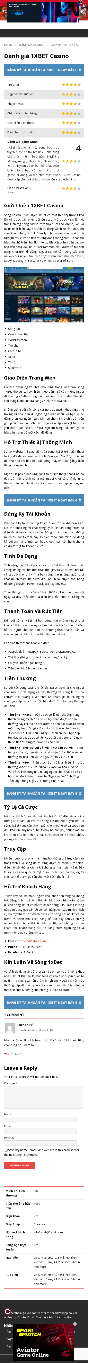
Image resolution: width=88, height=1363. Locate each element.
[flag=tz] (11, 1346)
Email (7, 1126)
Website (9, 1138)
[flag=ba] (11, 1331)
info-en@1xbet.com (32, 941)
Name (8, 1114)
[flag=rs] (11, 1339)
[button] (82, 33)
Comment (10, 1083)
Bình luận (15, 1053)
